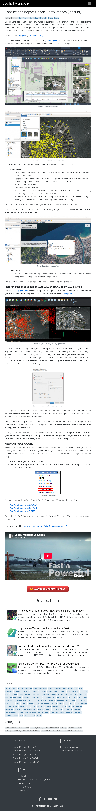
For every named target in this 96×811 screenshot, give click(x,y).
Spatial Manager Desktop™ (24, 747)
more (68, 620)
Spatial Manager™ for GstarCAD (26, 762)
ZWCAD (42, 36)
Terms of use (24, 783)
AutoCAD (23, 36)
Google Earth (51, 41)
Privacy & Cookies (26, 787)
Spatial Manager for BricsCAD (23, 508)
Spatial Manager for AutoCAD (23, 505)
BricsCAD (33, 36)
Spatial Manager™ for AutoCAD (26, 751)
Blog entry (68, 294)
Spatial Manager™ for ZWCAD (26, 758)
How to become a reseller (71, 751)
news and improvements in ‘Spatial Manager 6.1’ (45, 526)
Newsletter (23, 791)
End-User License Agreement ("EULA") (34, 779)
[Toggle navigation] (89, 3)
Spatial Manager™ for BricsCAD (26, 754)
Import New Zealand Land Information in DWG (43, 628)
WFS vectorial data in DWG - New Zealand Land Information (51, 610)
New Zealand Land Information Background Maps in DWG (49, 646)
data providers (21, 291)
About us (22, 776)
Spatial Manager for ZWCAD (22, 511)
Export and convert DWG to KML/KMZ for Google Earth (49, 663)
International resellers (69, 747)
